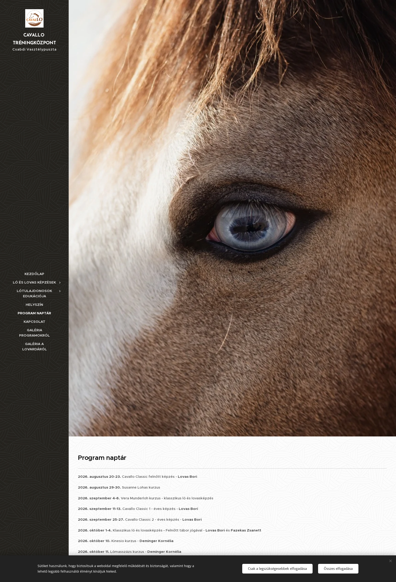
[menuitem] (34, 273)
